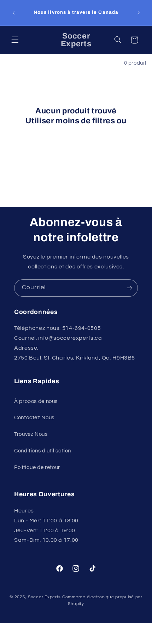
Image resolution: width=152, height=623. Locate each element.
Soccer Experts (45, 597)
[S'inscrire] (129, 288)
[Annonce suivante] (138, 12)
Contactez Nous (34, 417)
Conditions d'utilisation (42, 450)
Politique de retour (37, 467)
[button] (15, 40)
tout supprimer (75, 130)
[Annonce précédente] (13, 12)
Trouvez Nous (31, 434)
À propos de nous (36, 401)
